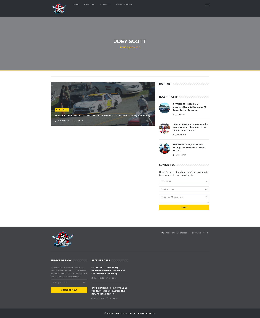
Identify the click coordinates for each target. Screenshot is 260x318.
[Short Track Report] (59, 8)
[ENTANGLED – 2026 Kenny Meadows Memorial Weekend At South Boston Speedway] (164, 107)
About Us (89, 5)
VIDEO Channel (124, 5)
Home (76, 5)
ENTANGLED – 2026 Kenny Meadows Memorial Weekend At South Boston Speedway (189, 107)
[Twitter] (207, 233)
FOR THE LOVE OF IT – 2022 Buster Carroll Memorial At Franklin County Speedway (102, 115)
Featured (61, 110)
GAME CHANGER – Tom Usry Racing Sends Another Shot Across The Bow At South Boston (190, 127)
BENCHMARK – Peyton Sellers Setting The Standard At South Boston (189, 147)
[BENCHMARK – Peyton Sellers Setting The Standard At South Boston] (164, 148)
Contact (105, 5)
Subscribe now (69, 290)
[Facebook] (203, 233)
